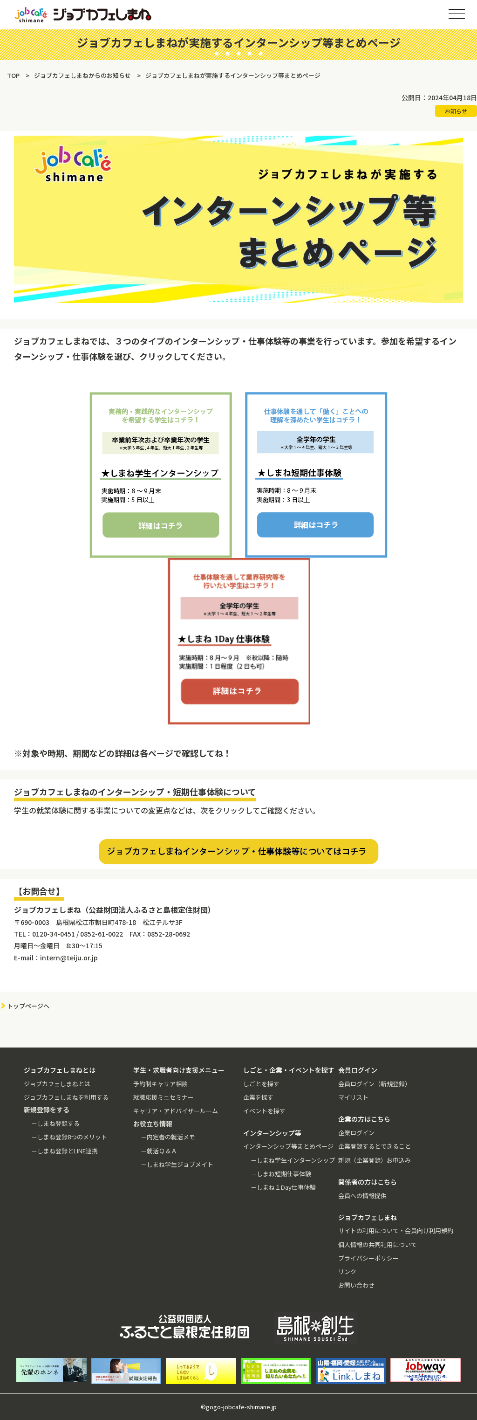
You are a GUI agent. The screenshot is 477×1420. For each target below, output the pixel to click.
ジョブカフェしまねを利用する (66, 1097)
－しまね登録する (55, 1123)
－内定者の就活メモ (168, 1136)
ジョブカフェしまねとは (57, 1083)
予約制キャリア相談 (160, 1083)
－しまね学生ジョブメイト (177, 1164)
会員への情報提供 (362, 1195)
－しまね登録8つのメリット (69, 1136)
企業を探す (258, 1097)
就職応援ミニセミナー (163, 1097)
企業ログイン (356, 1132)
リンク (347, 1271)
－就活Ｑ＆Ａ (159, 1150)
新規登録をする (462, 116)
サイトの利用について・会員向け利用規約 (395, 1230)
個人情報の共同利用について (377, 1244)
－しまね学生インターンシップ (293, 1160)
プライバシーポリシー (368, 1258)
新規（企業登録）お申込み (374, 1160)
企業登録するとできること (374, 1146)
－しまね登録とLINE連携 (64, 1150)
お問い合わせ (356, 1285)
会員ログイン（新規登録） (374, 1083)
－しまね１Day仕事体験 (283, 1187)
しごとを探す (261, 1083)
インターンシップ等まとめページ (288, 1146)
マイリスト (353, 1097)
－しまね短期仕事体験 (281, 1173)
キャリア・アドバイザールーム (175, 1110)
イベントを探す (264, 1110)
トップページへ (28, 1005)
